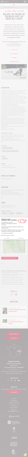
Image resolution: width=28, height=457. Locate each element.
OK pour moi (21, 238)
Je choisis (7, 238)
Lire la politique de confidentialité (7, 233)
